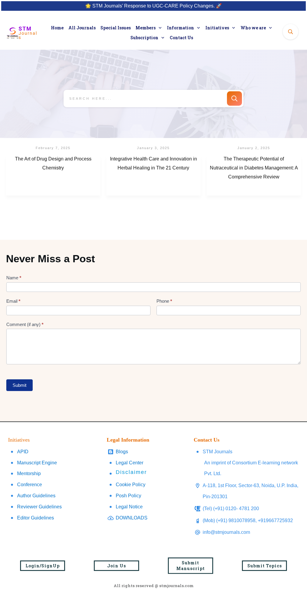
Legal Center (129, 462)
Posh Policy (128, 495)
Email (13, 301)
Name (13, 277)
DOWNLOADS (132, 517)
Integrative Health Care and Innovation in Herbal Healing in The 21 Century (153, 176)
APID (22, 451)
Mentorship (29, 473)
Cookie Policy (130, 484)
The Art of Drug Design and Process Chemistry (53, 176)
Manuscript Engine (37, 462)
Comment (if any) (24, 324)
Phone (164, 301)
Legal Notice (129, 506)
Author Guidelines (36, 495)
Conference (29, 484)
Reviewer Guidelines (39, 506)
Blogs (122, 451)
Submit (19, 385)
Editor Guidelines (35, 517)
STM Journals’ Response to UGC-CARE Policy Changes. (153, 5)
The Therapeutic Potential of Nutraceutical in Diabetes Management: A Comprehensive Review (254, 176)
